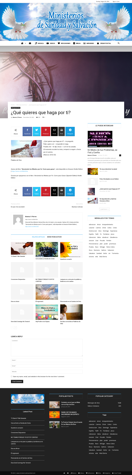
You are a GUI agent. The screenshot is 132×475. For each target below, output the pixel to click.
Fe (101, 234)
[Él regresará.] (47, 292)
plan (101, 244)
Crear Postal (105, 43)
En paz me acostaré (18, 207)
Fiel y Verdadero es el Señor (109, 179)
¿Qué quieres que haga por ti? (110, 189)
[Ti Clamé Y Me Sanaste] (22, 248)
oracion (91, 240)
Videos (52, 43)
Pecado (102, 240)
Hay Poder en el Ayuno (43, 321)
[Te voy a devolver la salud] (93, 171)
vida (96, 257)
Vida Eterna (103, 257)
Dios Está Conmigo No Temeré (20, 321)
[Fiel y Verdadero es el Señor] (93, 181)
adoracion (92, 224)
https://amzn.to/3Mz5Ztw (20, 171)
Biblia (78, 43)
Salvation (92, 253)
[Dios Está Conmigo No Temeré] (22, 312)
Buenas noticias (77, 207)
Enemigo (106, 231)
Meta (99, 237)
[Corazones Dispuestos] (22, 270)
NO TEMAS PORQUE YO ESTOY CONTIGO (24, 437)
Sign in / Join (116, 1)
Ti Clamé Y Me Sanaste (18, 256)
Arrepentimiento (107, 224)
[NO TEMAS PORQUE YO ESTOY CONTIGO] (47, 270)
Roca (90, 250)
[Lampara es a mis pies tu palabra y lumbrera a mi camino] (71, 270)
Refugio (102, 247)
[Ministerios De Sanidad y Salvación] (66, 22)
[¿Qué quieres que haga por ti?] (91, 191)
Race (96, 247)
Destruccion (93, 231)
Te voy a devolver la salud (108, 169)
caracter (91, 228)
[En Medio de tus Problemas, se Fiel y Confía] (104, 139)
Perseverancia (93, 244)
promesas (112, 244)
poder (106, 244)
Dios (99, 231)
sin (109, 253)
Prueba (91, 247)
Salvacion (111, 250)
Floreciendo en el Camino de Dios (70, 301)
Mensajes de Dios (21, 105)
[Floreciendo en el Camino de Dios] (71, 292)
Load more (103, 209)
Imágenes (90, 43)
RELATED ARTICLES (38, 237)
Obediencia (113, 237)
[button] (118, 43)
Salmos (103, 250)
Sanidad (99, 253)
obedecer (105, 237)
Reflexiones (65, 43)
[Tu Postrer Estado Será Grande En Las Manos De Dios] (54, 424)
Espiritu (91, 234)
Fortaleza (106, 234)
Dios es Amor (15, 301)
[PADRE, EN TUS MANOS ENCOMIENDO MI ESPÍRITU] (54, 414)
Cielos (109, 228)
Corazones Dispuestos (18, 279)
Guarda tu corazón (66, 259)
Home (13, 105)
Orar (96, 240)
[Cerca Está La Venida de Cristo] (47, 249)
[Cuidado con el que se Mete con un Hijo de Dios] (54, 404)
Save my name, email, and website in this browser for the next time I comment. (39, 376)
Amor (99, 224)
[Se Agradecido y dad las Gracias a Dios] (93, 201)
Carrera (98, 228)
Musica (41, 43)
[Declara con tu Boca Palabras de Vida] (71, 312)
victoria (91, 257)
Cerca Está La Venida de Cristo (45, 258)
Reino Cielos (110, 247)
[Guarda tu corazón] (71, 250)
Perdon (108, 240)
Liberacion (92, 237)
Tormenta (115, 253)
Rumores (97, 250)
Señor (105, 253)
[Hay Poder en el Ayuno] (47, 312)
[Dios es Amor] (22, 292)
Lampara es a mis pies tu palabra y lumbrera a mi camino (27, 443)
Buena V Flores (17, 117)
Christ (104, 228)
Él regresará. (40, 301)
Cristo (115, 228)
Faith (96, 234)
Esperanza (113, 231)
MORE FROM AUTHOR (54, 237)
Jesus (112, 234)
